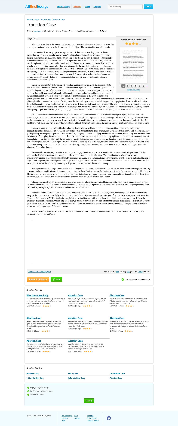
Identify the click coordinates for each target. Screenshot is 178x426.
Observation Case (117, 373)
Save (58, 279)
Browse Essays (63, 6)
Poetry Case (73, 373)
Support (97, 6)
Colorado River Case (76, 378)
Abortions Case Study (37, 295)
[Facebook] (109, 420)
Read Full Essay (38, 279)
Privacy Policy (92, 418)
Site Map (90, 416)
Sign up (89, 400)
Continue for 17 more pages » (39, 271)
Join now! (77, 6)
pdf (128, 271)
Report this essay (133, 90)
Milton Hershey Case (35, 378)
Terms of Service (93, 420)
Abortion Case (75, 295)
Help (76, 416)
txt (117, 271)
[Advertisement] (89, 241)
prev (119, 86)
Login (87, 6)
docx (141, 271)
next (147, 86)
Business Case (32, 373)
